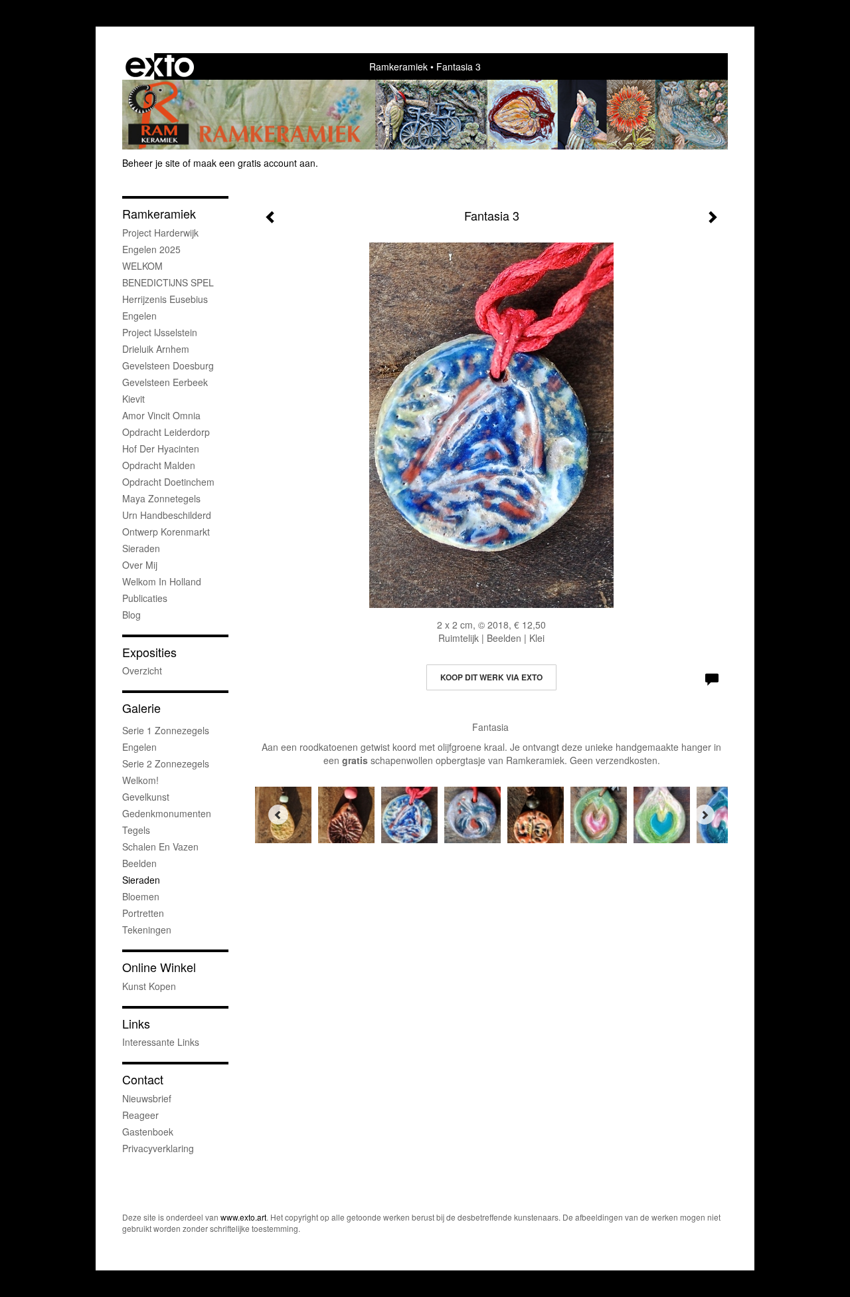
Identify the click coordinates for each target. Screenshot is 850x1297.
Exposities (149, 652)
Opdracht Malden (158, 465)
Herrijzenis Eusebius (165, 299)
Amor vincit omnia (161, 415)
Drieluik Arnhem (155, 348)
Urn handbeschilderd (166, 515)
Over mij (139, 564)
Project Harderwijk (160, 232)
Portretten (143, 913)
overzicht (142, 670)
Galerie (141, 708)
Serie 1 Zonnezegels (165, 730)
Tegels (136, 830)
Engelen (139, 315)
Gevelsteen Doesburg (168, 365)
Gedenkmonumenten (166, 813)
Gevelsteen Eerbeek (165, 382)
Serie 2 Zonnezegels (165, 763)
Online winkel (159, 967)
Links (136, 1023)
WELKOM (142, 265)
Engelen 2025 (151, 249)
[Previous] (278, 815)
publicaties (144, 598)
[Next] (705, 815)
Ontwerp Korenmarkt (166, 531)
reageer (140, 1115)
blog (131, 614)
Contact (142, 1079)
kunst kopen (149, 986)
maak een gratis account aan (254, 162)
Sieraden (141, 548)
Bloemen (140, 896)
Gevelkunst (145, 796)
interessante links (160, 1041)
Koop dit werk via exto (491, 677)
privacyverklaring (158, 1148)
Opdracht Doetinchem (168, 481)
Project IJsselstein (159, 332)
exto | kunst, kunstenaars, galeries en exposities (159, 66)
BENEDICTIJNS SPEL (168, 282)
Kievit (133, 398)
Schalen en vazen (160, 846)
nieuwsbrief (146, 1098)
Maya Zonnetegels (161, 498)
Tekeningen (146, 929)
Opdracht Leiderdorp (166, 432)
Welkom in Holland (161, 581)
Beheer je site (151, 162)
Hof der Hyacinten (160, 448)
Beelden (139, 863)
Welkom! (140, 780)
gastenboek (147, 1131)
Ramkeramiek (398, 66)
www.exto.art (243, 1217)
